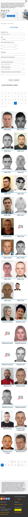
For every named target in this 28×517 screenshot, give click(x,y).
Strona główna (4, 23)
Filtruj (10, 80)
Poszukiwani (10, 23)
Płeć (2, 37)
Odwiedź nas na (4, 499)
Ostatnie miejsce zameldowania (8, 57)
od (1, 45)
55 (15, 461)
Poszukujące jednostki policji (7, 62)
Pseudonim (3, 52)
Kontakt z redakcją (3, 504)
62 (12, 465)
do (1, 48)
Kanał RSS (1, 499)
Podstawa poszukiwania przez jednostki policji (11, 71)
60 (5, 465)
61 (8, 465)
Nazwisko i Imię (4, 32)
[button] (25, 10)
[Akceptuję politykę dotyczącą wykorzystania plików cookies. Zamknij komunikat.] (26, 1)
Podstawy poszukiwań (5, 66)
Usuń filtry (16, 80)
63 (15, 465)
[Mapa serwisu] (4, 10)
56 (18, 461)
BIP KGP (19, 499)
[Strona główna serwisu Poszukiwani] (2, 10)
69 (22, 465)
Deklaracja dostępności (18, 504)
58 (25, 461)
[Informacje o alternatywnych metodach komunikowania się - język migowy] (6, 10)
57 (22, 461)
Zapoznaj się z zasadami (4, 512)
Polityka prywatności (4, 514)
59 (2, 465)
